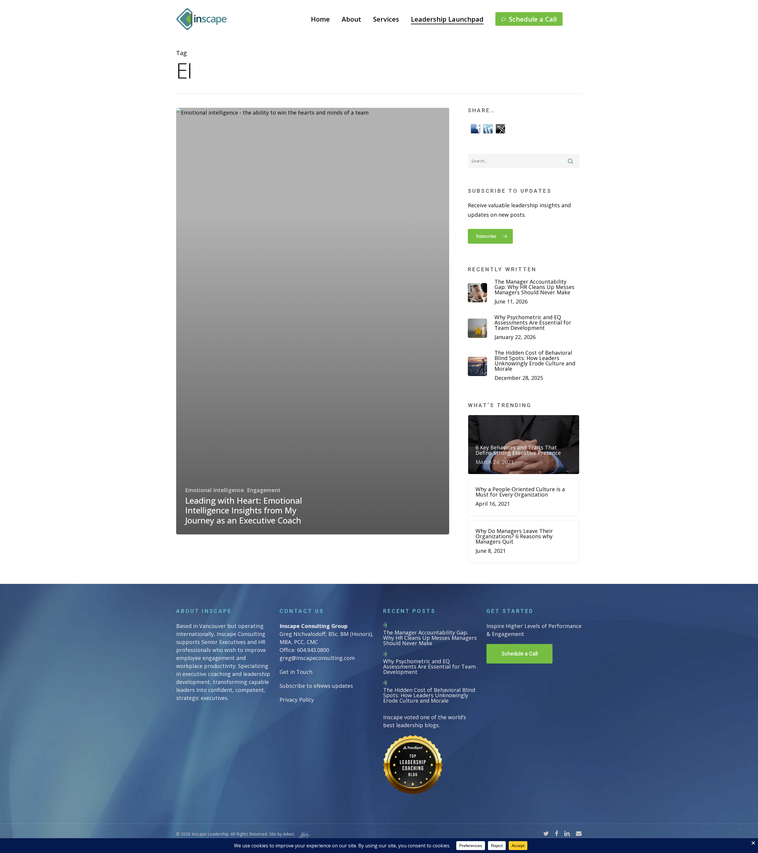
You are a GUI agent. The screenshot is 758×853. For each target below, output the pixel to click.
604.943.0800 (313, 649)
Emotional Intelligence (214, 490)
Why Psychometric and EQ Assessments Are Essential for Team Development (429, 666)
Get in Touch (296, 671)
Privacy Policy (297, 699)
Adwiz (288, 834)
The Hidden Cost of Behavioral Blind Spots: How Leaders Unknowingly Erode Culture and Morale (429, 695)
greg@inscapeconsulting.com (317, 657)
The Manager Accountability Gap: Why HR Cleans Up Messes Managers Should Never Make (430, 638)
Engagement (263, 490)
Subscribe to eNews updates (316, 685)
